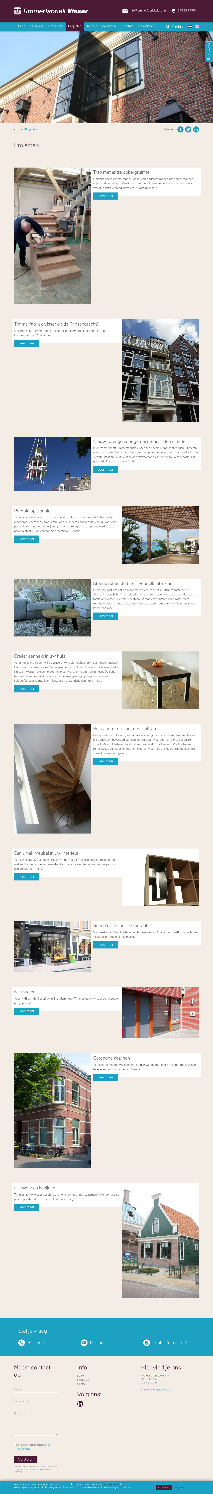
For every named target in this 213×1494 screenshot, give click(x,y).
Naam (18, 1390)
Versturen (25, 1459)
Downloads (146, 26)
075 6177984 (187, 10)
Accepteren (163, 1487)
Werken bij (109, 26)
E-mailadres (21, 1402)
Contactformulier (167, 1343)
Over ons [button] (36, 26)
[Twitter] (188, 129)
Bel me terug (208, 51)
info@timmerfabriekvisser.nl (148, 10)
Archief (92, 26)
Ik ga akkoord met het (35, 1447)
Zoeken (177, 27)
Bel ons (34, 1343)
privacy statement (110, 1484)
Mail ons (97, 1343)
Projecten (75, 26)
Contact (127, 26)
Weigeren (179, 1487)
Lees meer (105, 196)
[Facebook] (180, 129)
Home (20, 26)
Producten (55, 26)
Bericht (18, 1414)
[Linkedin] (196, 129)
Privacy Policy (24, 1469)
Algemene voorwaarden (40, 1469)
